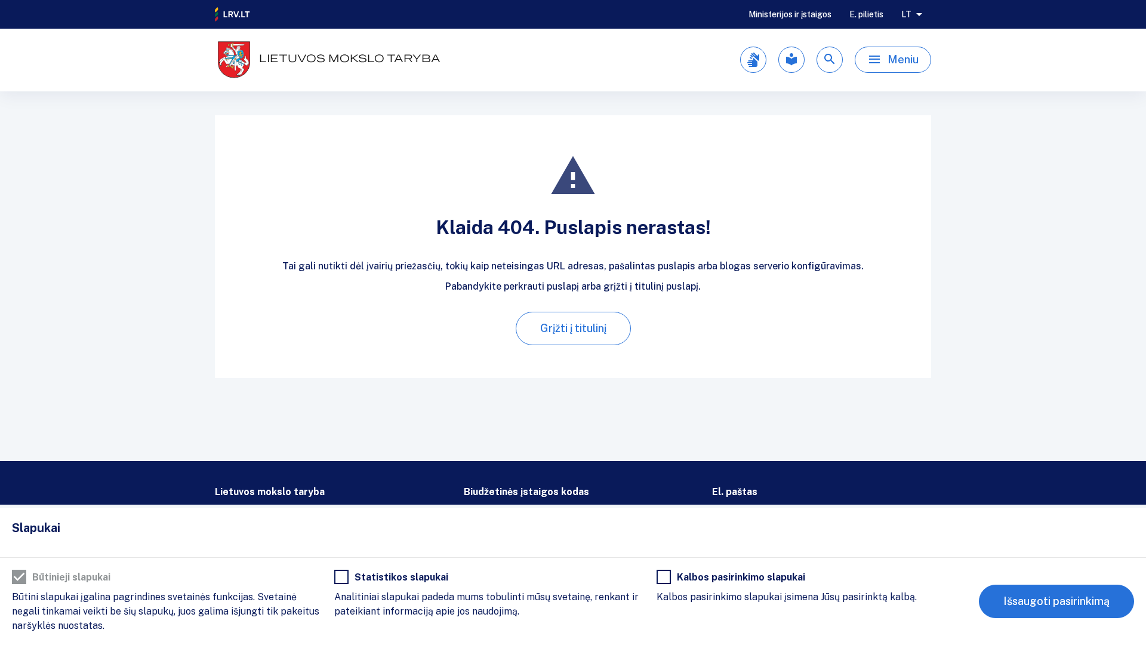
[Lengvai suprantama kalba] (791, 60)
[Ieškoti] (830, 60)
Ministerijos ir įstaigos (789, 14)
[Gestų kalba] (753, 60)
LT (906, 14)
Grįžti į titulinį (573, 328)
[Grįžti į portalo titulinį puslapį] (233, 14)
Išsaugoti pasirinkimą (1056, 601)
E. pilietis (866, 14)
